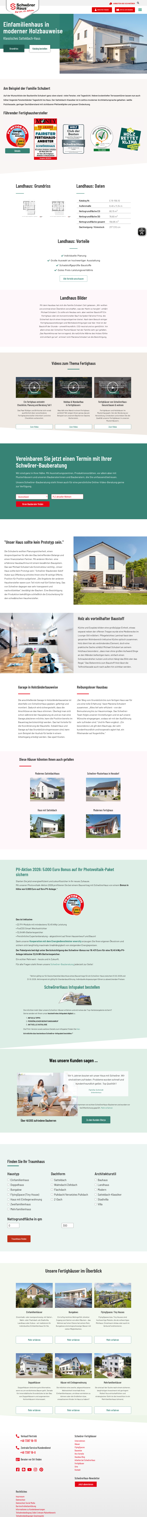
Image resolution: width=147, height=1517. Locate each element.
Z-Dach (58, 1199)
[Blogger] (24, 1469)
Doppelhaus (17, 1184)
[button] (138, 3)
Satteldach (60, 1180)
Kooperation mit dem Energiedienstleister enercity (56, 941)
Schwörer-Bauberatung (62, 964)
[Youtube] (29, 1469)
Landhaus (103, 1184)
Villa (100, 1204)
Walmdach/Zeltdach (65, 1184)
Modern (102, 1189)
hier (78, 1029)
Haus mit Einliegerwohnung (26, 1199)
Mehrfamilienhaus (20, 1209)
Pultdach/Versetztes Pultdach (71, 1194)
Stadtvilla (103, 1199)
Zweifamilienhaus (20, 1204)
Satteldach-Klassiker (110, 1194)
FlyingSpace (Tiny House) (24, 1194)
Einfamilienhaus (19, 1180)
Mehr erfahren (107, 1108)
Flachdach (60, 1189)
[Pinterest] (41, 1469)
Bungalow (16, 1189)
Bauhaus (103, 1180)
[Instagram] (35, 1469)
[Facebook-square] (18, 1469)
